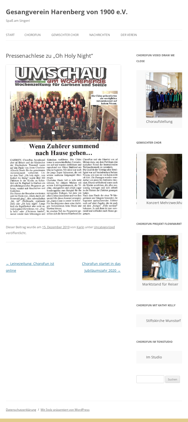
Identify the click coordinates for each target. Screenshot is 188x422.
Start (10, 35)
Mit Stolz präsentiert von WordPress (65, 410)
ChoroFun (32, 35)
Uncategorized (104, 227)
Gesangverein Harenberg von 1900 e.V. (67, 11)
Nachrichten (99, 35)
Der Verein (129, 35)
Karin (80, 227)
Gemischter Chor (65, 35)
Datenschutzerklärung (21, 410)
